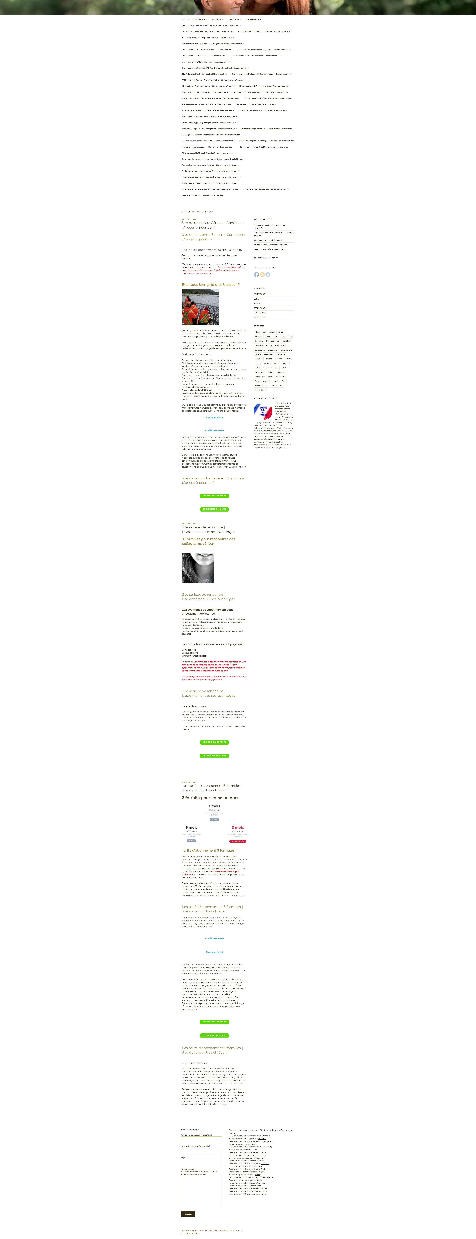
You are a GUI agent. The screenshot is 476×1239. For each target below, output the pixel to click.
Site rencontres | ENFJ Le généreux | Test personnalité (205, 62)
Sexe (257, 381)
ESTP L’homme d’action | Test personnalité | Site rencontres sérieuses (212, 80)
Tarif (266, 386)
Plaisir (283, 368)
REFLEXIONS (199, 19)
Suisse (257, 1175)
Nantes (260, 1161)
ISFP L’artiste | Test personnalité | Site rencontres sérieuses (208, 86)
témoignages (205, 1072)
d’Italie (258, 1186)
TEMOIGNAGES (252, 19)
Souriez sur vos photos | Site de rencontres (255, 104)
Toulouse (265, 1169)
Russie (259, 1180)
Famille (258, 354)
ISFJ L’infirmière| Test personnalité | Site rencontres (204, 74)
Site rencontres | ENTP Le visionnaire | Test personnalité (257, 56)
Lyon (256, 1150)
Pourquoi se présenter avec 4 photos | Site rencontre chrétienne (210, 165)
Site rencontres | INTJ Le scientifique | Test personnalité (263, 86)
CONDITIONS (233, 19)
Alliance (258, 336)
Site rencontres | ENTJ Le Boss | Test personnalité (203, 56)
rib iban (203, 656)
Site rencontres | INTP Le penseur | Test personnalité (205, 92)
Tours (260, 1166)
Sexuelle (275, 381)
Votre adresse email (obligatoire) (195, 1146)
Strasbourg (267, 1147)
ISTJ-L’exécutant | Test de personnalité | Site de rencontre (207, 38)
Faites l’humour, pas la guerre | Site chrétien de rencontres (208, 123)
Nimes (264, 1188)
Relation (271, 372)
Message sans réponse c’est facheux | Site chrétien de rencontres (211, 135)
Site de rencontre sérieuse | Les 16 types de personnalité (263, 31)
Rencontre (282, 372)
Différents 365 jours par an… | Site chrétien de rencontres (266, 129)
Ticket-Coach (260, 390)
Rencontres (260, 377)
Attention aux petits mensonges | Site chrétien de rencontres (266, 141)
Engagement (286, 350)
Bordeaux (266, 1136)
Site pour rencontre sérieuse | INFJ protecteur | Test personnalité (210, 98)
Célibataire (279, 345)
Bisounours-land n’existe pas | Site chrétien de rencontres (207, 141)
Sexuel (265, 381)
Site (283, 381)
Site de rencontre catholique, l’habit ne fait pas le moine (206, 104)
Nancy (264, 1191)
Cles (275, 336)
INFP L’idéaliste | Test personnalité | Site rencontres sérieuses (260, 92)
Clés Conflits (286, 336)
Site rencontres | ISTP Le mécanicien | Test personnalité (206, 50)
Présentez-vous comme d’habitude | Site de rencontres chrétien (210, 177)
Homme (268, 359)
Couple (269, 345)
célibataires (260, 350)
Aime (280, 332)
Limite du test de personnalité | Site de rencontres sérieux (207, 31)
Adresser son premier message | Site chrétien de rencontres (208, 116)
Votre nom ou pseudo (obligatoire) (196, 1135)
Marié (276, 363)
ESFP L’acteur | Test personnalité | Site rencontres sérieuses (264, 50)
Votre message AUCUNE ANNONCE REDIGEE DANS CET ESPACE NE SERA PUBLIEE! (199, 1172)
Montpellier (267, 1141)
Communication (272, 341)
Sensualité (280, 377)
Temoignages (277, 386)
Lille (263, 1158)
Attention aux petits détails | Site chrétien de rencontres (207, 110)
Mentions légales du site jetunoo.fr (268, 240)
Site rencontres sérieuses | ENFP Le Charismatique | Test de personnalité (214, 68)
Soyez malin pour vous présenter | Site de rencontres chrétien (209, 183)
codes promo (190, 721)
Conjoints (259, 345)
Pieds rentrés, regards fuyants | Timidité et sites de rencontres (210, 189)
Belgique (262, 1172)
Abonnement (260, 332)
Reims (263, 1194)
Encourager (273, 350)
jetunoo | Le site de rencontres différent (270, 245)
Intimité (288, 359)
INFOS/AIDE (216, 19)
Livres (257, 363)
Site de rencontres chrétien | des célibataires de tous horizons (207, 1230)
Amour (267, 336)
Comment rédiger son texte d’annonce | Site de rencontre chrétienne (212, 159)
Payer (265, 368)
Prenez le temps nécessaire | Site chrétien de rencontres (207, 147)
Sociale (258, 386)
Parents (285, 363)
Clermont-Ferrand (258, 1155)
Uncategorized (260, 317)
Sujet (183, 1158)
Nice (253, 1144)
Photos (274, 368)
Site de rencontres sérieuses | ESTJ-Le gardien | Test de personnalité (212, 44)
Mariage (267, 363)
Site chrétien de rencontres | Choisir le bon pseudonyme (263, 147)
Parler (257, 368)
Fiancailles (268, 354)
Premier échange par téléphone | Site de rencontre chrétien (208, 129)
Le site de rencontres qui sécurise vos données (202, 195)
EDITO (184, 19)
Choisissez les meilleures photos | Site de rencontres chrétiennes (211, 171)
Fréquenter (280, 354)
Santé (270, 377)
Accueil (272, 332)
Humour (278, 359)
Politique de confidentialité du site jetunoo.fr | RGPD (266, 189)
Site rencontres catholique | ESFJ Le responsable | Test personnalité (262, 74)
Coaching (259, 341)
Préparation (260, 372)
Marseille (265, 1164)
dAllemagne (261, 1183)
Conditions (287, 341)
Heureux (258, 359)
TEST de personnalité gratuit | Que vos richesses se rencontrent (210, 25)
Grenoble (262, 1139)
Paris (264, 1152)
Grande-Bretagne (265, 1177)
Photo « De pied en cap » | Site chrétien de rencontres (262, 110)
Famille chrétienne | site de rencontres (270, 249)
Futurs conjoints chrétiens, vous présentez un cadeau (267, 98)
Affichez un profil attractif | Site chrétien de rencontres (206, 153)
